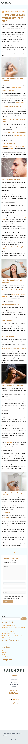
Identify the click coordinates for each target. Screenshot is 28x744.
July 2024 (3, 650)
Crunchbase (14, 682)
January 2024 (4, 656)
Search (3, 616)
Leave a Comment (5, 11)
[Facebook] (11, 690)
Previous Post (14, 550)
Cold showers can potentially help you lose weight (13, 146)
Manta (14, 680)
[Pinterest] (17, 690)
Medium (14, 687)
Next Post (14, 552)
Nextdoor (14, 686)
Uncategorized (14, 11)
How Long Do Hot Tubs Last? (8, 631)
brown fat (10, 148)
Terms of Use (14, 739)
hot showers (9, 442)
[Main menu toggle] (25, 2)
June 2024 (3, 652)
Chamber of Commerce (14, 684)
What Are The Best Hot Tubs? (8, 633)
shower (3, 543)
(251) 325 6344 (16, 699)
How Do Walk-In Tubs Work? (8, 625)
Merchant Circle (14, 679)
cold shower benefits (16, 87)
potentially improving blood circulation (10, 308)
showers (19, 53)
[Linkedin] (14, 690)
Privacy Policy (14, 738)
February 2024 (4, 654)
